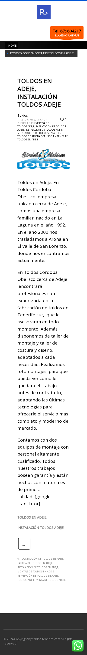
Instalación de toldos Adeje (44, 129)
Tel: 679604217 (67, 31)
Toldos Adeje (26, 580)
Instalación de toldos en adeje (37, 567)
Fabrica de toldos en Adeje (34, 563)
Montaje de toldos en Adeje (35, 571)
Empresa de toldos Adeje (33, 125)
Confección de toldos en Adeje (42, 558)
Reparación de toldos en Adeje (37, 575)
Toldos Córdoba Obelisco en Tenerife (42, 136)
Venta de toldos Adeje (50, 580)
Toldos (22, 115)
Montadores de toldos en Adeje (38, 133)
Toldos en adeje (28, 139)
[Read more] (24, 549)
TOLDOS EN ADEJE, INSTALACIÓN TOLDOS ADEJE (39, 92)
